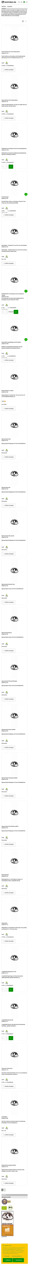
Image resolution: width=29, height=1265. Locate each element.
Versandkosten (10, 65)
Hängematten (4, 923)
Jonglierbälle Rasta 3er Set (7, 1020)
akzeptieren (19, 1260)
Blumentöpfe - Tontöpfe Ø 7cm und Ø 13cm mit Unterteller (14, 245)
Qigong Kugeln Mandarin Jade (8, 584)
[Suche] (19, 2)
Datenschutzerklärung (16, 1256)
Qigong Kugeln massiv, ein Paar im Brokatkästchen (12, 588)
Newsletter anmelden (6, 1197)
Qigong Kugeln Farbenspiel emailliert (9, 778)
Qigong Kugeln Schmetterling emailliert (10, 826)
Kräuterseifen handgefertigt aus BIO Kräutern (11, 342)
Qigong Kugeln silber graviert (8, 535)
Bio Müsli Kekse (5, 197)
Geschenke (4, 8)
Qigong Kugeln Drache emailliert (8, 729)
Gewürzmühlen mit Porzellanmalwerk (9, 100)
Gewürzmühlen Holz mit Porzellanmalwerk (11, 51)
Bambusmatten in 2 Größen (7, 390)
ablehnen (8, 1260)
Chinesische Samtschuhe (7, 1068)
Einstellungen (7, 1256)
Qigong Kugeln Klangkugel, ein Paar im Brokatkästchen (13, 734)
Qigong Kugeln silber (6, 439)
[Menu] (27, 2)
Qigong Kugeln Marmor (7, 632)
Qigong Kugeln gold (6, 487)
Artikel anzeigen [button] (9, 69)
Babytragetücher (5, 874)
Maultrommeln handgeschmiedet (9, 1165)
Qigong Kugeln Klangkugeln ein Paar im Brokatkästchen (14, 443)
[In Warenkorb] (11, 167)
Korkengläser (4, 1116)
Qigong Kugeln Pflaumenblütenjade (9, 681)
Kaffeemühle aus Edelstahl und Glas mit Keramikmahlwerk (14, 148)
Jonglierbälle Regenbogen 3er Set (9, 971)
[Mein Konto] (21, 2)
